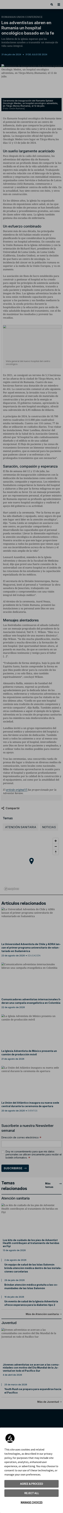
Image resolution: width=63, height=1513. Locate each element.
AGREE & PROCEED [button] (31, 1483)
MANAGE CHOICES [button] (32, 1502)
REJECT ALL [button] (31, 1493)
